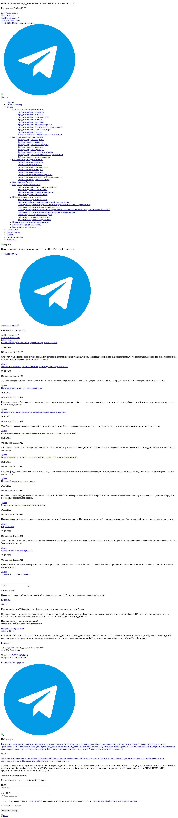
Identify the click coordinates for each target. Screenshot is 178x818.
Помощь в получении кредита (26, 197)
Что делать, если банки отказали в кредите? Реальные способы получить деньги (84, 749)
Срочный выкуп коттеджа (30, 169)
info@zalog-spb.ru (9, 13)
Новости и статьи (15, 237)
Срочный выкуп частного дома (33, 167)
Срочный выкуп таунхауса (30, 172)
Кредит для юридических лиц (26, 224)
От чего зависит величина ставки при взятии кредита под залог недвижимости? (39, 457)
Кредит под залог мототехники (32, 194)
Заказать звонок (26, 23)
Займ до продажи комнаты (30, 142)
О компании (12, 229)
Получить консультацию (12, 628)
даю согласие (35, 801)
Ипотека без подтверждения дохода (18, 481)
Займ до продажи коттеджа (30, 147)
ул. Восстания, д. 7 (10, 19)
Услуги (10, 107)
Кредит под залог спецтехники (32, 189)
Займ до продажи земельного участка (35, 152)
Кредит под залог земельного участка (35, 124)
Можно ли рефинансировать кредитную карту (23, 505)
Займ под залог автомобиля (141, 758)
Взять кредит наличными (24, 227)
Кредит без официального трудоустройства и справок (43, 202)
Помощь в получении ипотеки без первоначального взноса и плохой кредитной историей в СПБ (64, 209)
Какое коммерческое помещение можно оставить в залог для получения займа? (38, 433)
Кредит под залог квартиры (31, 112)
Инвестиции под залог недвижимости (30, 222)
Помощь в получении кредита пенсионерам (39, 207)
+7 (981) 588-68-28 (10, 23)
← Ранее (5, 574)
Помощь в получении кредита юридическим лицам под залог (47, 212)
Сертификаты (13, 232)
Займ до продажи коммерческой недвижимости (40, 154)
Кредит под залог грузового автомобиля (37, 187)
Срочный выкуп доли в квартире (33, 179)
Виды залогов (7, 526)
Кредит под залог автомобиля (26, 184)
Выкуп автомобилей (22, 182)
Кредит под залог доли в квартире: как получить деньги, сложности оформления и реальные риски (48, 744)
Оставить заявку (14, 104)
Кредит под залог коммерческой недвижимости (40, 127)
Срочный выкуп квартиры (30, 162)
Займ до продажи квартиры (31, 139)
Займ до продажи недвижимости (27, 137)
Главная (10, 102)
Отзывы (10, 234)
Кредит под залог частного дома (33, 117)
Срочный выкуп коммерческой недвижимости (40, 177)
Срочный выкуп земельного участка (35, 174)
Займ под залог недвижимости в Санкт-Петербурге (25, 758)
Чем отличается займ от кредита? (17, 550)
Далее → (27, 574)
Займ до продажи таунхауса (31, 149)
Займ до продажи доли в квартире (34, 157)
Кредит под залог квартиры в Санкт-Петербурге (104, 758)
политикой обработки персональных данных (115, 801)
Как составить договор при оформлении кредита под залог (29, 342)
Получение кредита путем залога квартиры (21, 388)
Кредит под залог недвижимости (28, 109)
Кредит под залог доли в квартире (34, 129)
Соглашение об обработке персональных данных (45, 761)
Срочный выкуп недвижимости (27, 159)
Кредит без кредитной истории (32, 199)
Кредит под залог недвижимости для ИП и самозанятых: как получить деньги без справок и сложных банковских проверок (100, 746)
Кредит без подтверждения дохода (34, 217)
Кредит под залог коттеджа (31, 119)
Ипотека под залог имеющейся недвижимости (40, 134)
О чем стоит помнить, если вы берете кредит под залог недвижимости (34, 366)
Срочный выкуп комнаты (30, 164)
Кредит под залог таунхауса (31, 122)
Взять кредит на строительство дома (35, 214)
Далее (4, 364)
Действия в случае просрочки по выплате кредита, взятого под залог (34, 412)
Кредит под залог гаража (29, 132)
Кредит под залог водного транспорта (36, 192)
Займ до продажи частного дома (33, 144)
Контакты (11, 239)
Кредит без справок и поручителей (34, 219)
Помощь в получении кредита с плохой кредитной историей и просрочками (54, 204)
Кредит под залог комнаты (30, 114)
